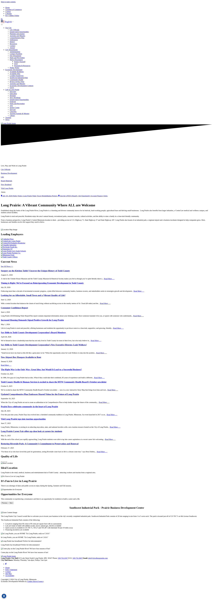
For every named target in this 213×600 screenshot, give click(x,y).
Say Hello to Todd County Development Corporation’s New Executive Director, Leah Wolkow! (44, 345)
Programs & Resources (22, 66)
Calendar (8, 14)
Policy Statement (11, 570)
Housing (13, 96)
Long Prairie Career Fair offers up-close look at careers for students (31, 431)
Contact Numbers (16, 54)
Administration (15, 52)
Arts (11, 106)
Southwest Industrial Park (19, 78)
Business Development (9, 173)
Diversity (13, 92)
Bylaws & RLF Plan (17, 82)
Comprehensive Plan (17, 38)
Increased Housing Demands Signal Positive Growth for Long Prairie (32, 320)
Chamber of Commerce (13, 10)
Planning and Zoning (17, 34)
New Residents (15, 98)
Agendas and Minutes (17, 36)
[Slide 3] (6, 461)
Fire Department (15, 56)
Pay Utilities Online (12, 16)
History (12, 42)
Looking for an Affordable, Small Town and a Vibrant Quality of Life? (33, 295)
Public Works (14, 68)
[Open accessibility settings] (4, 596)
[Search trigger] (2, 19)
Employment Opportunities (19, 32)
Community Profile (16, 80)
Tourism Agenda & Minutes (19, 114)
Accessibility (9, 576)
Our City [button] (8, 28)
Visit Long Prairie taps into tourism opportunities (23, 419)
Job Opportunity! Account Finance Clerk (93, 196)
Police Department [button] (16, 60)
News (7, 120)
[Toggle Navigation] (2, 24)
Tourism (8, 118)
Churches (13, 112)
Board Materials (6, 181)
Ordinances (14, 40)
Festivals (13, 102)
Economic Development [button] (13, 70)
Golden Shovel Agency (35, 581)
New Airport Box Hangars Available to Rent (21, 357)
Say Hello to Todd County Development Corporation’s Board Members (33, 332)
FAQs (12, 88)
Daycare (13, 110)
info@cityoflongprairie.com (98, 558)
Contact (8, 12)
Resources (13, 44)
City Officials (14, 30)
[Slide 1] (2, 461)
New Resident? (6, 185)
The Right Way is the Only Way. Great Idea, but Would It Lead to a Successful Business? (41, 369)
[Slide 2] (4, 461)
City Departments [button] (11, 50)
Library (12, 116)
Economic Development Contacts (21, 86)
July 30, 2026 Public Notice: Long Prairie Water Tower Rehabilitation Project (30, 196)
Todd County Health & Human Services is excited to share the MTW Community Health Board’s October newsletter (53, 382)
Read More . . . (109, 279)
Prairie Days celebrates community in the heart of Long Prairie (29, 406)
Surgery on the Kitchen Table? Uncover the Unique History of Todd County (35, 271)
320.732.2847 (78, 558)
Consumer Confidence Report (14, 308)
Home (7, 8)
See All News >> (7, 266)
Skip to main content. (8, 2)
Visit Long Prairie (7, 188)
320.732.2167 (63, 558)
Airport (12, 48)
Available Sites (15, 74)
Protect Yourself (19, 62)
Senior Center (14, 108)
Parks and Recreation (17, 58)
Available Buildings (17, 72)
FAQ (16, 64)
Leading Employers (17, 76)
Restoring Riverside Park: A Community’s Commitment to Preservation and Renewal (39, 444)
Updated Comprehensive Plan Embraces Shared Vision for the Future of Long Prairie (40, 394)
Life (2, 177)
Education (13, 94)
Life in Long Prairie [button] (12, 90)
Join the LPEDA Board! (69, 196)
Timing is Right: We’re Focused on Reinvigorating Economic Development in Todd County (42, 283)
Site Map (8, 574)
